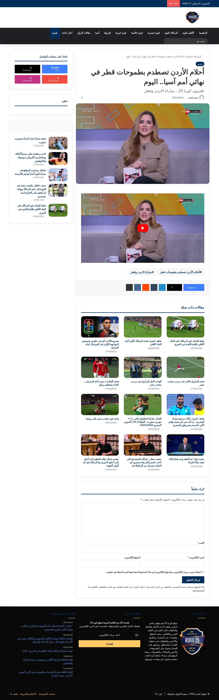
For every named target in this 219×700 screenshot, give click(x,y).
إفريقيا (107, 33)
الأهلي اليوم (188, 33)
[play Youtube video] (142, 228)
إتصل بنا (14, 693)
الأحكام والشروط (28, 693)
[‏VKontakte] (137, 287)
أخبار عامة (67, 33)
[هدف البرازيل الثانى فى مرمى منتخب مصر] (185, 367)
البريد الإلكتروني (196, 557)
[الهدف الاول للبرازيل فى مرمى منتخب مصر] (143, 367)
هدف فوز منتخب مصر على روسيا (102, 418)
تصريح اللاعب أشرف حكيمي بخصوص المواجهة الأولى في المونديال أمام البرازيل (100, 344)
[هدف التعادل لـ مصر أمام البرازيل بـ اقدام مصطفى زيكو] (100, 367)
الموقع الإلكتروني (132, 557)
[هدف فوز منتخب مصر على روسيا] (100, 404)
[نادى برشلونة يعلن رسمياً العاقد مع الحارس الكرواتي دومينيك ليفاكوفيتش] (58, 158)
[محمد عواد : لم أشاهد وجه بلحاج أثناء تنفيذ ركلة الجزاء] (185, 445)
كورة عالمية (137, 33)
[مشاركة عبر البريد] (129, 287)
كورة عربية (120, 33)
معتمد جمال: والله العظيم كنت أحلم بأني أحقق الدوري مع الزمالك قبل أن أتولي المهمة (101, 462)
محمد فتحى (193, 97)
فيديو (54, 33)
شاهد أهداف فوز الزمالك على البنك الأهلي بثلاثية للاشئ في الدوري (31, 209)
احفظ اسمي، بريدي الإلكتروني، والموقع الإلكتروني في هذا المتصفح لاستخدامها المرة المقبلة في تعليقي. (153, 572)
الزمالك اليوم (171, 33)
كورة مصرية (154, 33)
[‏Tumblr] (154, 287)
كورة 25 (158, 693)
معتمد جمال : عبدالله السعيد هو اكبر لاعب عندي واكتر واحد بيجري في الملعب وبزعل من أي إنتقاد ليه (144, 462)
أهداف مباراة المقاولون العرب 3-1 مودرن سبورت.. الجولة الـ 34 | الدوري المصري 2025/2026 (143, 421)
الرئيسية (203, 33)
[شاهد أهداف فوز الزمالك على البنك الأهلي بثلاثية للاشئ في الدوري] (185, 326)
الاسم (200, 542)
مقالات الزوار (84, 33)
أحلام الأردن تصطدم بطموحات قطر (180, 272)
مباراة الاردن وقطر (141, 272)
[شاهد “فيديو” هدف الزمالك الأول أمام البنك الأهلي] (143, 326)
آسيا (97, 33)
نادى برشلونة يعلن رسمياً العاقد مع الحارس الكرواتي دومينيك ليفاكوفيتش (30, 157)
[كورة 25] (192, 17)
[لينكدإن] (162, 287)
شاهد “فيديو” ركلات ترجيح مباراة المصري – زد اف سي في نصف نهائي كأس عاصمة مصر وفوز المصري (186, 421)
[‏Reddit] (145, 287)
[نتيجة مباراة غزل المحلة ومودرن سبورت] (58, 143)
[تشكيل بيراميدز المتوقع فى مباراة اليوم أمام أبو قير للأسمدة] (58, 174)
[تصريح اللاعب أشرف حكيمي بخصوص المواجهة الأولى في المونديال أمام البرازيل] (100, 326)
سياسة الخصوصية (47, 693)
